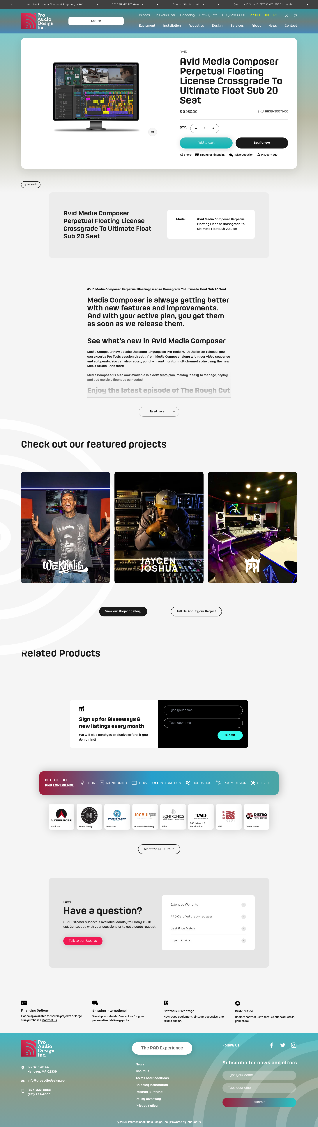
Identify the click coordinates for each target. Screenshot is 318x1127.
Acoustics (196, 25)
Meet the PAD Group (159, 849)
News (272, 25)
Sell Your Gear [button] (165, 15)
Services (237, 25)
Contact (291, 25)
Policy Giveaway (148, 1099)
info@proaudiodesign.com (47, 1080)
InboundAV (194, 1122)
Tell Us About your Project (196, 611)
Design (217, 25)
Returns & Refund (149, 1092)
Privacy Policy (147, 1105)
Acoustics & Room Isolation (283, 4)
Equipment (147, 25)
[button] (65, 527)
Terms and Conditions (152, 1078)
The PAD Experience (162, 1048)
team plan (167, 375)
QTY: (183, 127)
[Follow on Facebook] (271, 1045)
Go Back (32, 184)
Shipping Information (152, 1085)
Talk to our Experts (83, 940)
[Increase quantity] (213, 128)
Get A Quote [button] (208, 15)
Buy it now (262, 142)
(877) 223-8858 (39, 1089)
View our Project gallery (123, 611)
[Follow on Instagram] (293, 1045)
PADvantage (269, 155)
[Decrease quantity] (195, 128)
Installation (172, 25)
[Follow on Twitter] (282, 1045)
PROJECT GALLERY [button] (263, 15)
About (256, 25)
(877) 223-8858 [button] (233, 15)
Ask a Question (243, 155)
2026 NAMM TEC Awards (70, 4)
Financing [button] (187, 15)
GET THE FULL (59, 783)
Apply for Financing (212, 155)
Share (188, 155)
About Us (142, 1071)
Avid (183, 51)
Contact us (49, 1020)
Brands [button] (144, 15)
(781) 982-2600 (38, 1094)
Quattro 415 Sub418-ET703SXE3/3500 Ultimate (206, 4)
